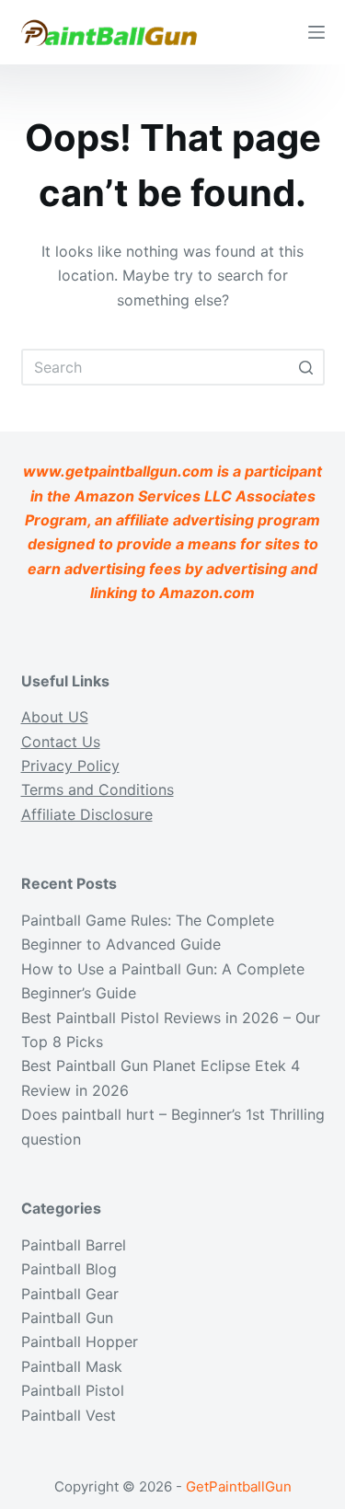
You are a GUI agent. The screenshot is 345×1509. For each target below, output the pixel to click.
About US (54, 717)
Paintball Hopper (79, 1341)
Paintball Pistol (72, 1390)
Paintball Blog (69, 1269)
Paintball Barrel (73, 1245)
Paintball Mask (71, 1366)
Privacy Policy (70, 765)
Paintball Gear (70, 1293)
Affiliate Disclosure (87, 814)
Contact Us (60, 741)
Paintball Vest (68, 1415)
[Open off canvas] (316, 32)
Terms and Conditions (97, 789)
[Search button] (306, 367)
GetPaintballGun (239, 1486)
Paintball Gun (67, 1317)
